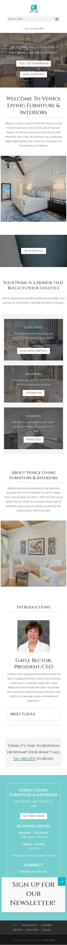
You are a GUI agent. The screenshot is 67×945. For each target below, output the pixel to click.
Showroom (46, 925)
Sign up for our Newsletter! (33, 894)
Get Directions (34, 816)
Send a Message (33, 74)
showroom (33, 393)
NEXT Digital (50, 940)
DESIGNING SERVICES (33, 351)
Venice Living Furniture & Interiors (33, 792)
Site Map (46, 929)
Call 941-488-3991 (33, 29)
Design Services (29, 925)
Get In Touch (32, 929)
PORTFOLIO (33, 439)
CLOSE (61, 881)
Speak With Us (33, 251)
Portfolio (17, 929)
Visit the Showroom (33, 63)
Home (14, 925)
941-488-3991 (24, 758)
